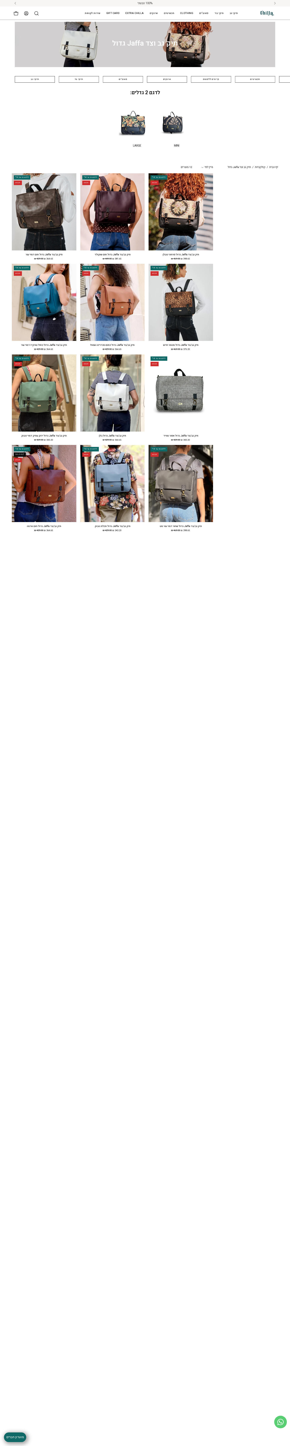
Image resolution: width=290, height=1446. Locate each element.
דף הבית (273, 167)
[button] (135, 13)
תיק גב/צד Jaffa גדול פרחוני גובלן (181, 254)
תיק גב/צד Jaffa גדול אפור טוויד (180, 436)
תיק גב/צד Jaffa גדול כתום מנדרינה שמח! (112, 345)
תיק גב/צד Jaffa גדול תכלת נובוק (112, 526)
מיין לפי (209, 167)
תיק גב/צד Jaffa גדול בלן (112, 436)
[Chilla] (267, 13)
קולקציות (260, 167)
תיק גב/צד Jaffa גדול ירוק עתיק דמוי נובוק (44, 436)
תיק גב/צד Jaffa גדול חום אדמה (44, 526)
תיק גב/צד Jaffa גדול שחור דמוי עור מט (181, 526)
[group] (145, 3)
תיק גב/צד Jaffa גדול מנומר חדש (180, 345)
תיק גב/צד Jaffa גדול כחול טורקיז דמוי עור (44, 345)
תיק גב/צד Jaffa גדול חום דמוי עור (44, 254)
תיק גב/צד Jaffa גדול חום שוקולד (112, 254)
